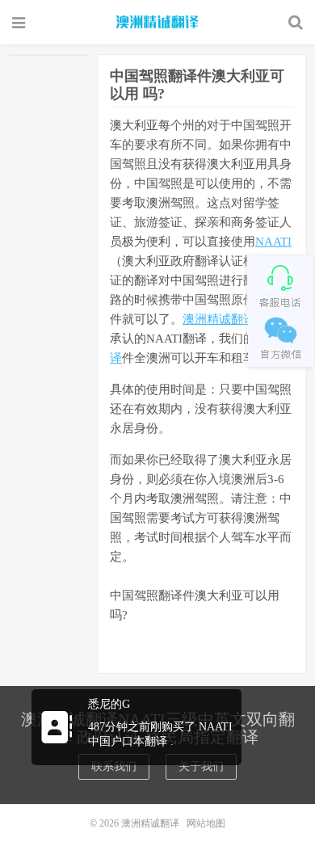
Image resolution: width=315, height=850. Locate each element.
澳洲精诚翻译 (157, 22)
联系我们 (113, 766)
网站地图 (206, 823)
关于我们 (201, 766)
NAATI (273, 241)
